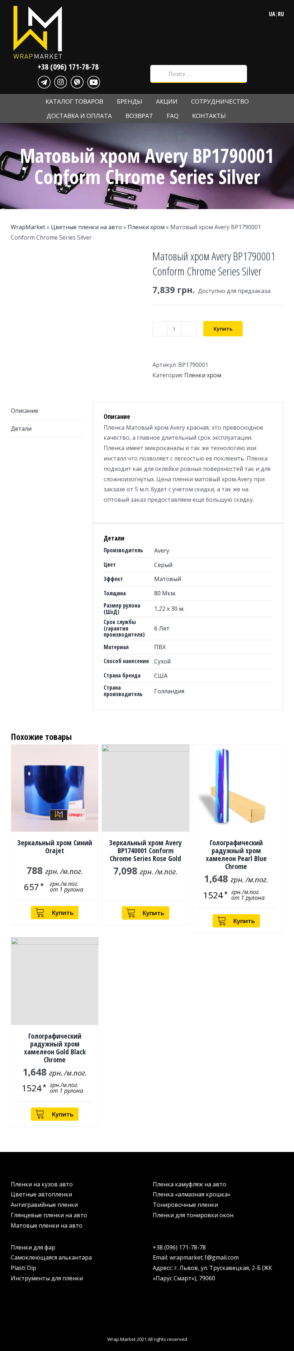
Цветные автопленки (41, 1194)
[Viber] (77, 81)
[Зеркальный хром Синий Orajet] (54, 788)
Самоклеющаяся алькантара (51, 1257)
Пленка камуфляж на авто (189, 1184)
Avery (161, 550)
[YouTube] (93, 81)
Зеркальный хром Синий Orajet (54, 846)
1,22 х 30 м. (169, 609)
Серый (163, 565)
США (160, 676)
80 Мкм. (165, 593)
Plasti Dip (23, 1268)
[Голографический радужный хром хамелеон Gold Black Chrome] (54, 981)
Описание (24, 411)
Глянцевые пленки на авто (49, 1215)
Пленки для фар (33, 1247)
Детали (21, 429)
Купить (223, 328)
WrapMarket (28, 227)
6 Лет (162, 628)
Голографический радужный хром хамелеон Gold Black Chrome (55, 1047)
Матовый (167, 579)
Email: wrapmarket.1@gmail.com (196, 1257)
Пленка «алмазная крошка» (192, 1194)
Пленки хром (146, 227)
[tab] (46, 411)
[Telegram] (44, 81)
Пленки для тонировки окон (193, 1215)
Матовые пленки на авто (46, 1225)
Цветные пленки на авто (86, 227)
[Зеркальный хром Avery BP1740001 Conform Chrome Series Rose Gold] (145, 788)
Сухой (162, 661)
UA (272, 14)
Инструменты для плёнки (47, 1278)
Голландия (169, 691)
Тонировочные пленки (185, 1205)
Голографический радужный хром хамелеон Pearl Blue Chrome (236, 854)
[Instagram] (60, 81)
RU (281, 14)
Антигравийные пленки (44, 1205)
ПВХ (160, 647)
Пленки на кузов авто (42, 1184)
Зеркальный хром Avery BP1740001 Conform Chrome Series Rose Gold (145, 850)
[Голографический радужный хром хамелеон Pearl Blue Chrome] (236, 788)
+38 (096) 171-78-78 (68, 66)
